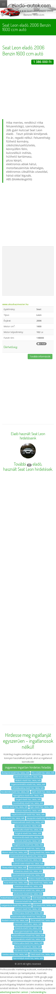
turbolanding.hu (38, 992)
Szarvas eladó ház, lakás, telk (28, 810)
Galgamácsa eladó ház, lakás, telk (16, 905)
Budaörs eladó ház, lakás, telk (15, 920)
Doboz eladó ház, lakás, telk (41, 878)
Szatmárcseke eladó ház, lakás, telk (28, 863)
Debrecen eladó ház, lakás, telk (28, 776)
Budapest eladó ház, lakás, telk (15, 773)
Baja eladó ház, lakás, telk (40, 882)
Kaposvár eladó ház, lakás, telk (28, 924)
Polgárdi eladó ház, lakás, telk (28, 833)
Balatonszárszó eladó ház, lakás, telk (28, 890)
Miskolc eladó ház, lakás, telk (28, 780)
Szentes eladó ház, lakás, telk (15, 954)
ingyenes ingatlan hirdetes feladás (28, 767)
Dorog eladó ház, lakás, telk (41, 852)
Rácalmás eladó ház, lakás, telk (28, 950)
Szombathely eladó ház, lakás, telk (28, 803)
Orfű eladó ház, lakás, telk (13, 818)
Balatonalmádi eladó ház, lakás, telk (28, 822)
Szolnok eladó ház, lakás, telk (28, 841)
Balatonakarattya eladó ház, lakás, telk (28, 916)
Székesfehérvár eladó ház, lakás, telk (28, 848)
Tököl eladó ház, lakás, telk (42, 954)
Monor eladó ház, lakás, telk (14, 852)
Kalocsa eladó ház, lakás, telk (41, 867)
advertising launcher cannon (14, 992)
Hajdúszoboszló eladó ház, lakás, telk (28, 814)
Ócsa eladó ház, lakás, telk (42, 920)
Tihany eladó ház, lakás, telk (14, 867)
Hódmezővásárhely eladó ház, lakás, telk (28, 856)
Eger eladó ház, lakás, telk (41, 807)
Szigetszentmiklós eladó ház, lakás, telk (28, 784)
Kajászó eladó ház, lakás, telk (28, 909)
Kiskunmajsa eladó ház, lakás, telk (28, 913)
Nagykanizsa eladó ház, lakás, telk (28, 845)
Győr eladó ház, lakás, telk (43, 792)
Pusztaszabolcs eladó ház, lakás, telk (28, 939)
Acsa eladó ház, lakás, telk (15, 882)
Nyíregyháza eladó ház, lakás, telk (28, 795)
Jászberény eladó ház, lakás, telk (28, 894)
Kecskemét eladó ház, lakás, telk (15, 792)
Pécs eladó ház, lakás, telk (43, 773)
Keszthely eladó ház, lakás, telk (28, 860)
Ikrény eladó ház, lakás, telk (14, 878)
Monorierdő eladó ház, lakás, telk (28, 837)
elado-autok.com (31, 5)
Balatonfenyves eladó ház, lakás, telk (28, 935)
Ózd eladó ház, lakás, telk (44, 897)
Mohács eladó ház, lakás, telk (28, 947)
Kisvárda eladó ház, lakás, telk (28, 928)
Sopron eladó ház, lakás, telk (28, 826)
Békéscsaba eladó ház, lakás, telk (28, 943)
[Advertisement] (28, 92)
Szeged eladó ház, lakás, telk (28, 799)
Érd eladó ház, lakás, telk (44, 905)
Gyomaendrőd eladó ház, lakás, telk (28, 875)
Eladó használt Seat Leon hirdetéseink (28, 436)
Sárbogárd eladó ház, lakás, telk (28, 931)
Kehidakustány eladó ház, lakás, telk (28, 788)
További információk (40, 356)
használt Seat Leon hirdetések (27, 469)
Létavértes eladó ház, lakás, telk (28, 871)
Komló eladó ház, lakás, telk (15, 807)
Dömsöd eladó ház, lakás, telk (28, 901)
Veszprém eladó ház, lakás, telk (40, 818)
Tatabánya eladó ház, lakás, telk (28, 886)
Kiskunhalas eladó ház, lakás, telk (15, 897)
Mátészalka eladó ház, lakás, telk (28, 829)
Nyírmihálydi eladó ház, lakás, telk (28, 958)
